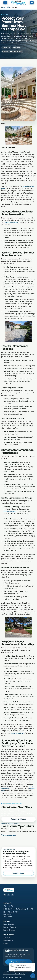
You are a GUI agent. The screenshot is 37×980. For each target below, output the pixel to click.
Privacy (5, 977)
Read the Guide (18, 873)
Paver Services (8, 924)
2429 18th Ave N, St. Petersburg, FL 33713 (18, 909)
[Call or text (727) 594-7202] (5, 2)
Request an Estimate (18, 819)
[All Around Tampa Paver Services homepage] (18, 3)
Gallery (5, 944)
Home (3, 7)
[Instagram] (8, 894)
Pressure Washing (9, 927)
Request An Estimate (18, 962)
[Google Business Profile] (12, 894)
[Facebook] (4, 894)
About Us (6, 938)
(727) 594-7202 (8, 906)
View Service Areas (8, 835)
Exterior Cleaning (9, 930)
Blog (8, 7)
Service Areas (8, 941)
